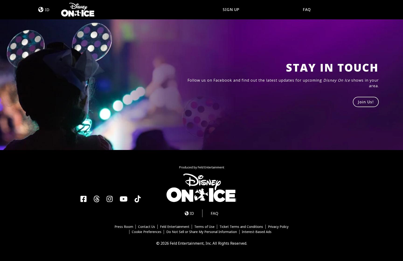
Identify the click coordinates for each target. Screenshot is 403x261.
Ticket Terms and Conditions (241, 227)
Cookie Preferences (146, 232)
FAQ (307, 9)
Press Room (124, 227)
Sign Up (231, 9)
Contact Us (146, 227)
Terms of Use (204, 227)
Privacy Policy (278, 227)
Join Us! (366, 101)
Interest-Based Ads (256, 232)
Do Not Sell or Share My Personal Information (201, 232)
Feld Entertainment (174, 227)
